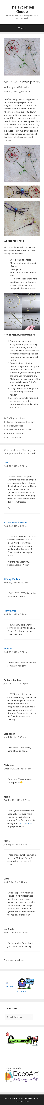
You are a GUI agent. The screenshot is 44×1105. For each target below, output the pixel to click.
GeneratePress (22, 1101)
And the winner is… (15, 437)
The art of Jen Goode (22, 9)
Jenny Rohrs (10, 610)
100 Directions (25, 823)
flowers (9, 421)
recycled (19, 425)
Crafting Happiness (15, 418)
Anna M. (8, 648)
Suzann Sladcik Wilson (15, 522)
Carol (6, 462)
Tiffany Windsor (12, 579)
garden (17, 421)
